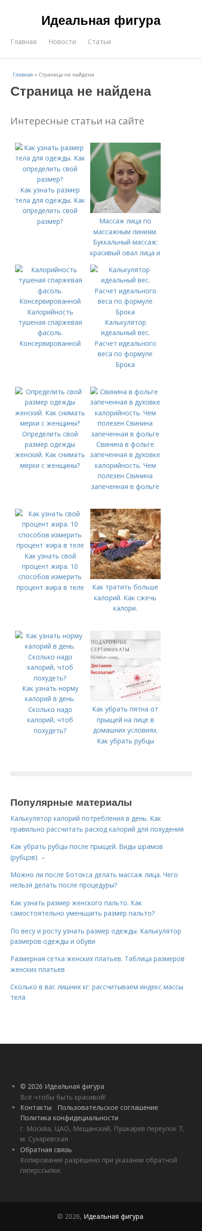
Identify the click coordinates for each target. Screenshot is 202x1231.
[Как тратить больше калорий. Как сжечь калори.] (125, 576)
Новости (62, 41)
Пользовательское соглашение (107, 1107)
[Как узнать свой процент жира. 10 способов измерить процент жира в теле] (50, 545)
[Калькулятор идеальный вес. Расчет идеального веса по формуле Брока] (125, 311)
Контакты (36, 1107)
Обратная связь (46, 1149)
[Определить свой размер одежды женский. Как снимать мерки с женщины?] (50, 423)
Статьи (99, 41)
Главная (23, 41)
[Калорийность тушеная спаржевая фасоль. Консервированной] (50, 301)
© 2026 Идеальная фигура (62, 1086)
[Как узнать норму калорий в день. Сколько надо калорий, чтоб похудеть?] (50, 677)
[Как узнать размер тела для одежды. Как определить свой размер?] (50, 179)
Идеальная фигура (101, 20)
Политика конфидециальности (69, 1117)
